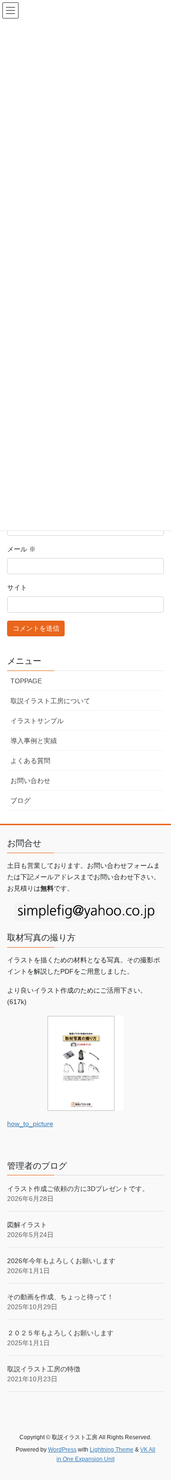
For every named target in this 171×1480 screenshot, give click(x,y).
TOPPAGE (26, 681)
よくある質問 (30, 760)
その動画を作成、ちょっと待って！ (60, 1297)
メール (21, 549)
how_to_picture (30, 1123)
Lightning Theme (111, 1449)
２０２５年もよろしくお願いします (60, 1333)
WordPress (62, 1449)
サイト (17, 587)
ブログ (20, 800)
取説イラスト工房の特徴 (43, 1369)
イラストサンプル (37, 721)
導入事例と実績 (33, 741)
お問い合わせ (30, 780)
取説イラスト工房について (50, 701)
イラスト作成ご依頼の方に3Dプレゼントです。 (78, 1188)
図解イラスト (27, 1225)
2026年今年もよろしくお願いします (61, 1261)
